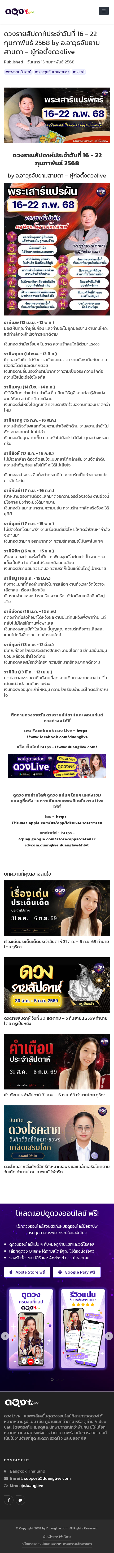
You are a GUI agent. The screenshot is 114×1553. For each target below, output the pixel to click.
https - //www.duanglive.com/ (68, 747)
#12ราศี (79, 72)
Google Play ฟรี (80, 1272)
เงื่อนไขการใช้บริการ (57, 1536)
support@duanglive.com (47, 1478)
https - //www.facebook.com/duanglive (58, 734)
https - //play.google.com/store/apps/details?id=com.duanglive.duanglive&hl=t (57, 839)
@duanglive (31, 1485)
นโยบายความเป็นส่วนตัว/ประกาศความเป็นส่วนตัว (57, 1544)
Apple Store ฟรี (30, 1272)
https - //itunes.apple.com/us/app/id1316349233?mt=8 (57, 820)
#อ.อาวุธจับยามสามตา (52, 72)
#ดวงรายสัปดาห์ (18, 72)
